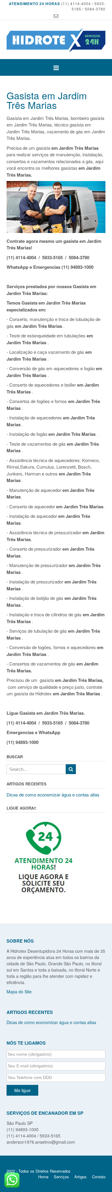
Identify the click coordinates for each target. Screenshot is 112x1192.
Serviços (61, 1177)
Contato (98, 1177)
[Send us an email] (56, 16)
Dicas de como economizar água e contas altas (53, 794)
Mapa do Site (19, 992)
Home (43, 1177)
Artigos (80, 1177)
